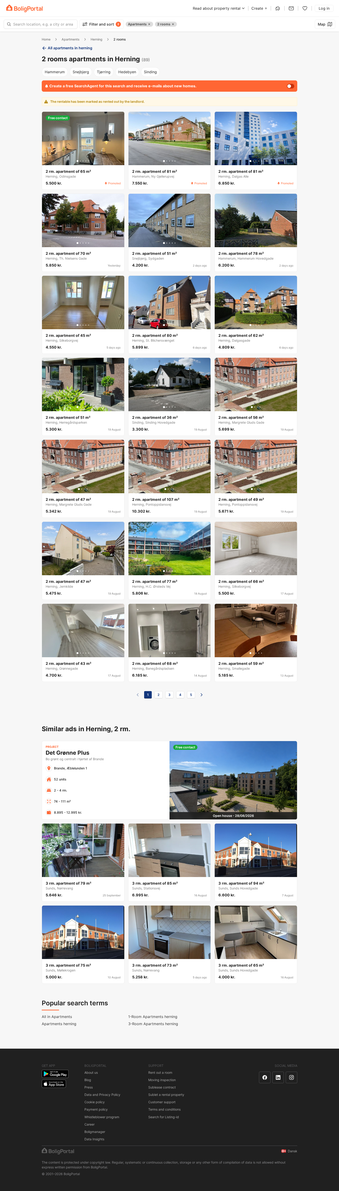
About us (91, 1072)
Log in (324, 8)
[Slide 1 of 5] (77, 161)
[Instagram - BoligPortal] (291, 1077)
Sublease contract (162, 1087)
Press (88, 1087)
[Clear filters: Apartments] (149, 24)
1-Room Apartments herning (152, 1016)
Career (89, 1124)
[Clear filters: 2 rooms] (173, 24)
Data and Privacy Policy (102, 1095)
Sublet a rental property (166, 1095)
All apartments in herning (70, 48)
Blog (87, 1080)
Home (46, 39)
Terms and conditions (164, 1109)
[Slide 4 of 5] (85, 161)
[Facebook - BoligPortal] (265, 1077)
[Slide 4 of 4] (260, 407)
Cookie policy (94, 1102)
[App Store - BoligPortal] (54, 1084)
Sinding (150, 72)
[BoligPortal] (24, 8)
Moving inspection (162, 1080)
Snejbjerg (81, 72)
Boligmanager (94, 1132)
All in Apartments (57, 1016)
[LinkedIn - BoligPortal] (278, 1077)
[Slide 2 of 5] (80, 161)
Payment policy (96, 1109)
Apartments (71, 39)
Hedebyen (127, 72)
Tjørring (103, 72)
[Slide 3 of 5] (83, 161)
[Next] (201, 694)
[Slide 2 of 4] (254, 407)
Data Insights (94, 1139)
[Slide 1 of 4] (251, 407)
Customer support (161, 1102)
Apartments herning (59, 1023)
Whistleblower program (101, 1117)
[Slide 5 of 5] (88, 161)
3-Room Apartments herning (153, 1023)
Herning (96, 39)
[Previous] (137, 694)
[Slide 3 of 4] (257, 407)
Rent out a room (160, 1072)
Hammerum (55, 72)
